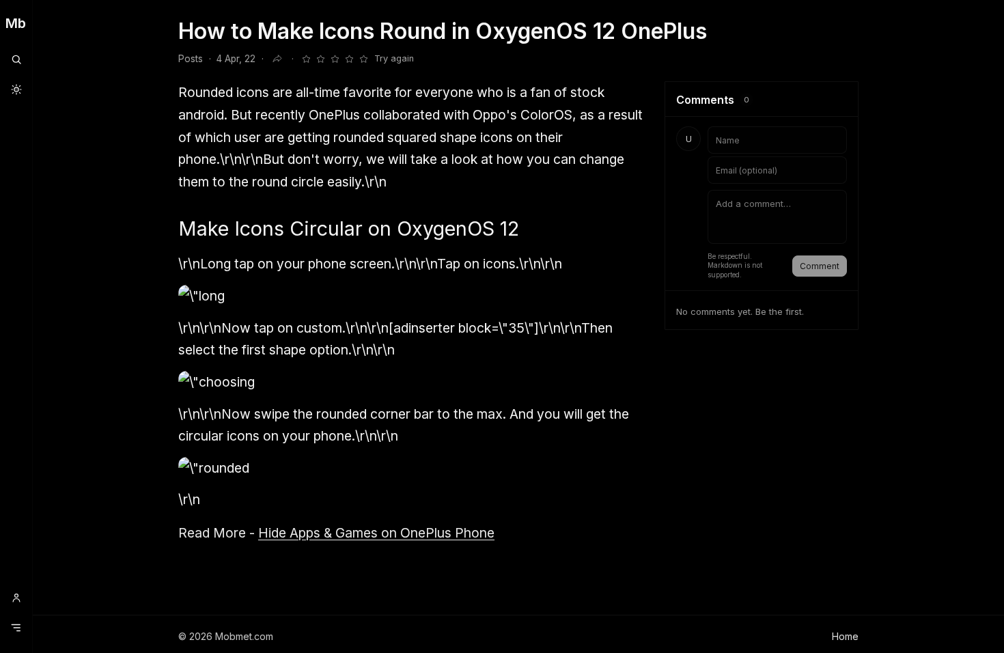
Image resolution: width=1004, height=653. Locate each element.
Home (845, 636)
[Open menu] (16, 628)
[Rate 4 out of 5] (349, 59)
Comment (819, 266)
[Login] (16, 598)
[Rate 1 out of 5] (306, 59)
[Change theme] (16, 89)
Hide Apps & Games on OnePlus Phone (376, 533)
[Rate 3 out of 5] (334, 59)
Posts (190, 58)
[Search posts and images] (16, 59)
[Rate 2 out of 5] (320, 59)
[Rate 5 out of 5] (363, 59)
